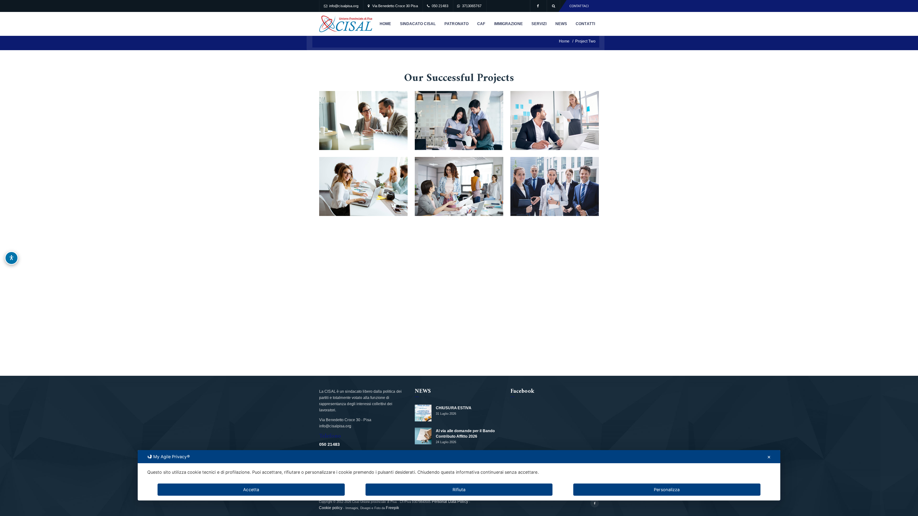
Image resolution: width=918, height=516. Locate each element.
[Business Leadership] (589, 101)
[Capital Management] (493, 101)
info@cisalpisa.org (343, 6)
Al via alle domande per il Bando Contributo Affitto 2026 (465, 433)
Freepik (392, 508)
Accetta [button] (251, 489)
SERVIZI (539, 24)
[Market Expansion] (398, 101)
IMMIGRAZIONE (508, 24)
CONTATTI (585, 24)
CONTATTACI (579, 6)
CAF (481, 24)
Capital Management (459, 117)
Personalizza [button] (667, 489)
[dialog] (459, 475)
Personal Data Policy (450, 502)
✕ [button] (769, 457)
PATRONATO (456, 24)
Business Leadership (555, 117)
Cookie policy (330, 508)
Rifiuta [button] (459, 489)
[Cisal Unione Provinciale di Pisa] (345, 24)
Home (563, 41)
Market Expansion (363, 117)
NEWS (561, 24)
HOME (385, 24)
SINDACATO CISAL (418, 24)
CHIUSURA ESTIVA (454, 408)
